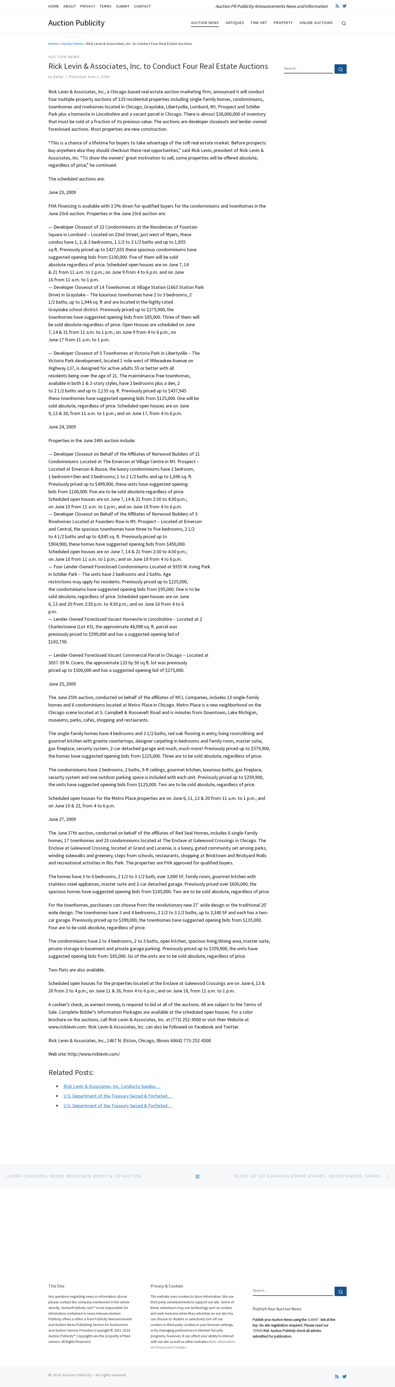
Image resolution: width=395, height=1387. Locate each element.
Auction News (72, 43)
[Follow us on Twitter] (345, 6)
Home (53, 43)
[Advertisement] (315, 165)
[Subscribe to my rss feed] (337, 6)
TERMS (258, 1330)
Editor (58, 77)
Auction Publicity (77, 1375)
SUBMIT (314, 1319)
